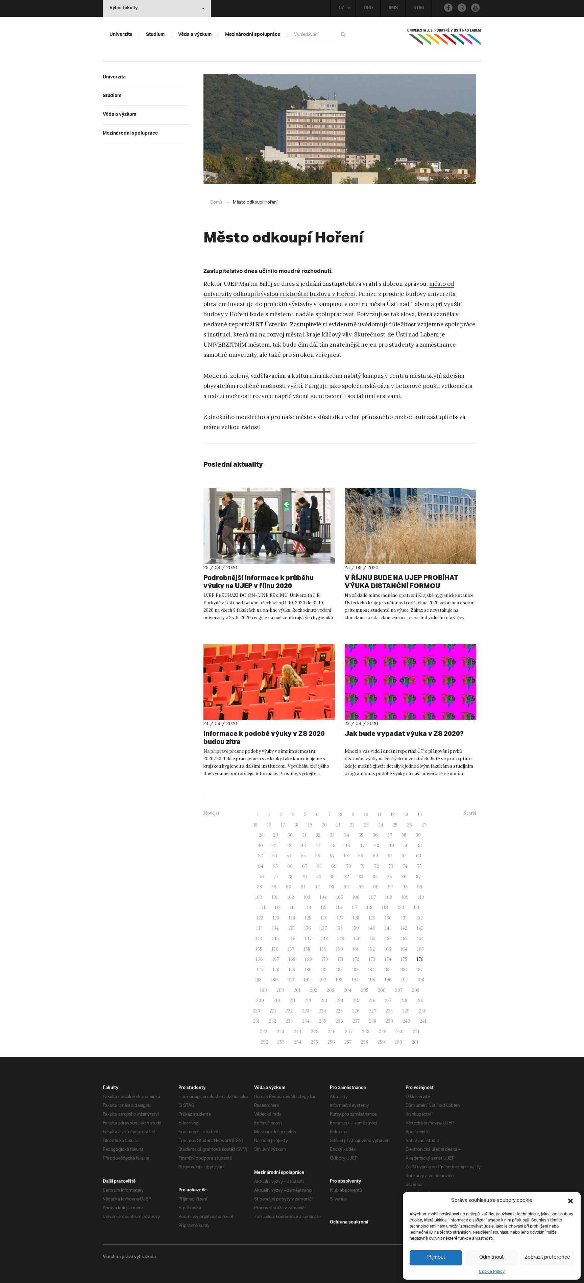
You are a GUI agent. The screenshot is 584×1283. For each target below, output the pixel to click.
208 (415, 990)
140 (371, 928)
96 (376, 887)
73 (390, 866)
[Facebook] (448, 7)
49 (391, 845)
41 (274, 845)
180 (308, 970)
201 (297, 990)
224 (322, 1011)
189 (274, 980)
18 (296, 825)
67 (304, 866)
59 (360, 856)
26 (409, 825)
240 (406, 1021)
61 (390, 856)
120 (400, 907)
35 (361, 835)
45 (332, 845)
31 (304, 835)
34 (346, 835)
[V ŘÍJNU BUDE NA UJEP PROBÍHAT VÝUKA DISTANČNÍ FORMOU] (411, 526)
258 (364, 1042)
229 (406, 1011)
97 (390, 887)
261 (415, 1042)
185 (387, 970)
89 (273, 887)
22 (352, 825)
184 (371, 970)
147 (308, 938)
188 (258, 980)
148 (324, 938)
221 (273, 1011)
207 (399, 990)
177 (260, 970)
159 (323, 949)
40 (260, 845)
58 (346, 856)
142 (403, 928)
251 (416, 1031)
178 (276, 970)
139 (355, 928)
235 (322, 1021)
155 (259, 949)
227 (372, 1011)
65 (275, 866)
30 (290, 835)
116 (339, 907)
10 (366, 814)
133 (259, 928)
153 (404, 938)
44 (318, 845)
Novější (211, 813)
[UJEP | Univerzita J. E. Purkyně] (444, 39)
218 (404, 1000)
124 (292, 918)
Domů (216, 202)
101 (275, 897)
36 (375, 835)
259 (381, 1042)
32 (318, 835)
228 (389, 1011)
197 (404, 980)
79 (304, 877)
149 (340, 938)
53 (274, 856)
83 (361, 877)
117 (354, 907)
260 (398, 1042)
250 (400, 1031)
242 (263, 1031)
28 (261, 835)
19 (310, 825)
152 (388, 938)
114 (308, 907)
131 (404, 918)
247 (348, 1031)
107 (372, 897)
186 (403, 970)
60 (375, 856)
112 (278, 907)
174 (388, 959)
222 (289, 1011)
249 (383, 1031)
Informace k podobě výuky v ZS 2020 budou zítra (264, 737)
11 (379, 814)
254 (297, 1042)
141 (388, 928)
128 (356, 918)
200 (280, 990)
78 (290, 877)
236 (339, 1021)
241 (423, 1021)
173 (372, 959)
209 (260, 1000)
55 (303, 856)
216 (372, 1000)
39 (418, 835)
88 (259, 887)
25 (395, 825)
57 (332, 856)
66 (290, 866)
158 (307, 949)
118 (369, 907)
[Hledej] (344, 34)
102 (290, 897)
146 (291, 938)
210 (276, 1000)
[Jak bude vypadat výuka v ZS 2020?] (411, 682)
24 (380, 825)
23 (366, 825)
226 (356, 1011)
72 (376, 866)
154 (420, 938)
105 (339, 897)
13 (406, 814)
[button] (570, 1200)
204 (347, 990)
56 (317, 856)
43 (303, 845)
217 (388, 1000)
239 (389, 1021)
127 (340, 918)
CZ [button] (341, 8)
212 (308, 1000)
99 (419, 887)
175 (404, 959)
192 (322, 980)
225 (339, 1011)
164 (404, 949)
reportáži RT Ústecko (258, 324)
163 (387, 949)
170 (324, 959)
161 (355, 949)
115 (323, 907)
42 (288, 845)
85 (389, 877)
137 (323, 928)
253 (281, 1042)
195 (371, 980)
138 (339, 928)
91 (303, 887)
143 (420, 928)
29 (275, 835)
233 (289, 1021)
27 (423, 825)
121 (416, 907)
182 (339, 970)
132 (419, 918)
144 (259, 938)
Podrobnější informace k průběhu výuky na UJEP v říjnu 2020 (258, 581)
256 (331, 1042)
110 (421, 897)
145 (275, 938)
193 (339, 980)
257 (347, 1042)
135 (291, 928)
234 (306, 1021)
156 (275, 949)
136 (307, 928)
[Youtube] (475, 7)
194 (355, 980)
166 (259, 959)
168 (292, 959)
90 (288, 887)
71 (363, 866)
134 (275, 928)
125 (308, 918)
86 (404, 877)
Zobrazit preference (547, 1257)
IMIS (393, 8)
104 (323, 897)
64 (260, 866)
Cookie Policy (492, 1272)
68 (319, 866)
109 (405, 897)
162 (371, 949)
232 (272, 1021)
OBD (368, 8)
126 (324, 918)
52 (260, 856)
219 (420, 1000)
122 (260, 918)
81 (333, 877)
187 (419, 970)
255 (314, 1042)
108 (388, 897)
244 (297, 1031)
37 (389, 835)
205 (364, 990)
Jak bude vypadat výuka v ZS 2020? (404, 733)
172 (356, 959)
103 (306, 897)
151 (373, 938)
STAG (418, 8)
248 (365, 1031)
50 (406, 845)
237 (356, 1021)
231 (256, 1021)
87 (418, 877)
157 (291, 949)
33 (332, 835)
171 (340, 959)
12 (393, 814)
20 (324, 825)
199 (263, 990)
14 (420, 814)
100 (258, 897)
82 (346, 877)
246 (332, 1031)
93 (331, 887)
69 (334, 866)
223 (305, 1011)
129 (372, 918)
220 (256, 1011)
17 (283, 825)
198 (420, 980)
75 (419, 866)
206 (382, 990)
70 (348, 866)
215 (356, 1000)
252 (264, 1042)
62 (404, 856)
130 (388, 918)
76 (261, 877)
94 (346, 887)
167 (275, 959)
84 (375, 877)
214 (340, 1000)
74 (405, 866)
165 (420, 949)
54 (289, 856)
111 (262, 907)
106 (356, 897)
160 (339, 949)
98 (405, 887)
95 (361, 887)
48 (376, 845)
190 (290, 980)
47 (362, 845)
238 (372, 1021)
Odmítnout (491, 1257)
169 (308, 959)
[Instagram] (462, 7)
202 (313, 990)
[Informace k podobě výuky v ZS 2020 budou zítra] (269, 682)
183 (355, 970)
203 (330, 990)
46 (347, 845)
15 (255, 825)
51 (420, 845)
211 (292, 1000)
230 (423, 1011)
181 (324, 970)
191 (307, 980)
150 (357, 938)
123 (276, 918)
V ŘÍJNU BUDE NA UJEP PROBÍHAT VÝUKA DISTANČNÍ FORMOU (401, 581)
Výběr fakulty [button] (124, 8)
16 (269, 825)
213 (324, 1000)
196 (388, 980)
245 (314, 1031)
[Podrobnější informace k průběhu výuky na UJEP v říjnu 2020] (269, 526)
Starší (470, 813)
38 (404, 835)
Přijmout (436, 1257)
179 (292, 970)
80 (318, 877)
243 (280, 1031)
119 (385, 907)
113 (293, 907)
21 (338, 825)
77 (275, 877)
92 (317, 887)
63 (418, 856)
